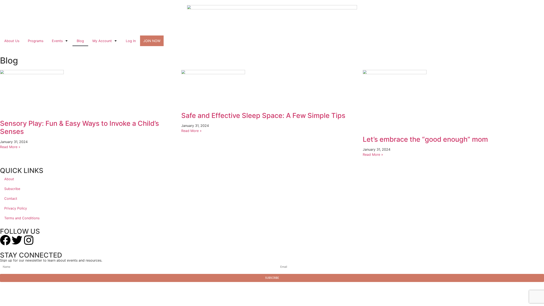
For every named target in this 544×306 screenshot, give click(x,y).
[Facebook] (5, 240)
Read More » (10, 147)
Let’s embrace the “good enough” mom (425, 139)
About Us (11, 41)
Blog (80, 41)
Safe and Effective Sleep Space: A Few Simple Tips (263, 115)
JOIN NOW (151, 41)
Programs (35, 41)
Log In (131, 41)
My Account (102, 41)
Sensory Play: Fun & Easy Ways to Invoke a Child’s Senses (79, 127)
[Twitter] (17, 240)
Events (57, 41)
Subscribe (12, 189)
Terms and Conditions (22, 218)
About (9, 179)
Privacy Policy (15, 208)
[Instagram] (28, 240)
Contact (10, 198)
